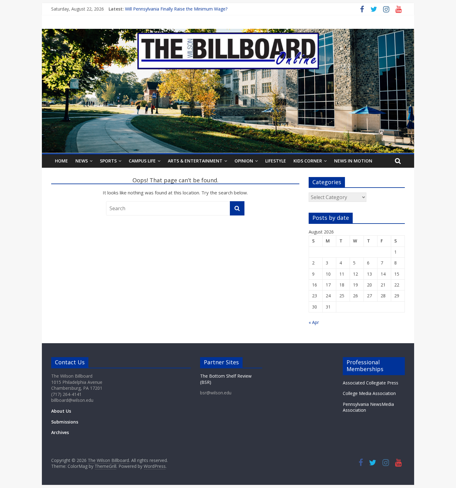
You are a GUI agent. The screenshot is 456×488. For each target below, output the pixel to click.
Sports (108, 161)
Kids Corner (307, 161)
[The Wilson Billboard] (228, 32)
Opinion (244, 161)
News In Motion (353, 161)
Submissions (64, 422)
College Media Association (369, 393)
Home (61, 161)
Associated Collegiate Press (370, 383)
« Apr (314, 322)
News (81, 161)
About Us (61, 411)
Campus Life (142, 161)
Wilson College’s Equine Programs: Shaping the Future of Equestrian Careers (201, 7)
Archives (60, 432)
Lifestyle (275, 161)
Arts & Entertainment (195, 161)
